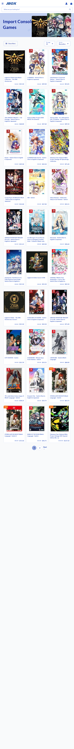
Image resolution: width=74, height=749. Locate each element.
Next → (45, 448)
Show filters (12, 43)
